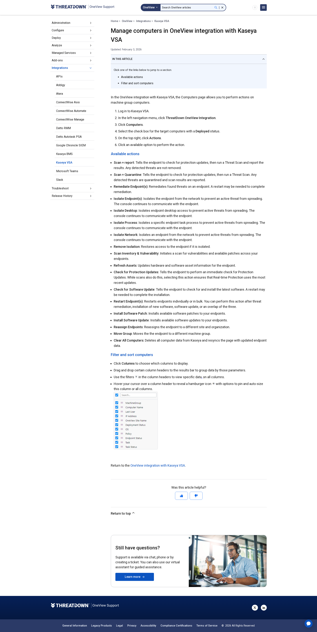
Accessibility (148, 625)
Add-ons (57, 60)
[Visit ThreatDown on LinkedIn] (264, 608)
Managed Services (64, 53)
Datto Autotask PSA (69, 136)
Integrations (60, 68)
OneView (127, 21)
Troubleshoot (60, 188)
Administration (61, 23)
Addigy (60, 85)
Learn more (133, 577)
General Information (74, 625)
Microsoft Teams (67, 171)
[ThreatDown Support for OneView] (82, 7)
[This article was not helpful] (196, 496)
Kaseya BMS (64, 154)
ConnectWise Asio (68, 102)
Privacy (131, 625)
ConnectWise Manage (70, 119)
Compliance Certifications (176, 625)
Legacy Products (101, 625)
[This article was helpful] (181, 496)
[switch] (254, 7)
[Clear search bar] (222, 7)
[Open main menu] (263, 7)
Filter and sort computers (137, 83)
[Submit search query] (216, 7)
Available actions (132, 77)
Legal (119, 625)
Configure (58, 30)
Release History (62, 196)
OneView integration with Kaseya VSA (157, 465)
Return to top (121, 513)
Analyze (57, 45)
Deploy (56, 38)
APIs (59, 76)
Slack (59, 179)
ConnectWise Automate (71, 111)
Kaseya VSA (64, 162)
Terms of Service (206, 625)
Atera (59, 93)
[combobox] (150, 7)
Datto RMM (63, 128)
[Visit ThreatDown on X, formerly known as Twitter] (255, 608)
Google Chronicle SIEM (71, 145)
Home (114, 21)
